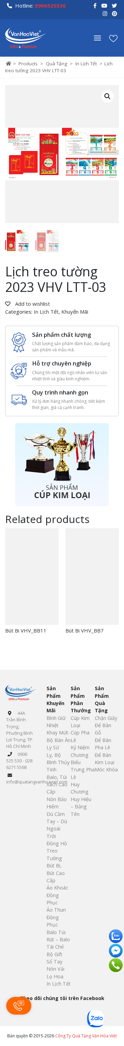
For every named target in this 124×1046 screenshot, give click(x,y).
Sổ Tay (54, 961)
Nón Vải (55, 969)
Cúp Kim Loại (80, 722)
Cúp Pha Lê (80, 736)
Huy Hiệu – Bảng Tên (81, 806)
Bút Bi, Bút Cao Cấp (55, 873)
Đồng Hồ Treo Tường (56, 851)
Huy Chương (80, 788)
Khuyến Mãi (74, 311)
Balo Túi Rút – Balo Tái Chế (58, 939)
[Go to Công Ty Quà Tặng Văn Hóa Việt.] (8, 63)
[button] (101, 38)
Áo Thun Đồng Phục (56, 917)
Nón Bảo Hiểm (56, 803)
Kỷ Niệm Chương (80, 751)
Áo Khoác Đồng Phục (57, 895)
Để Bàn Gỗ (103, 729)
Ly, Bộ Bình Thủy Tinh (58, 762)
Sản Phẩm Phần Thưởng (81, 699)
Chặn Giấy (106, 718)
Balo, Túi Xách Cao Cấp (57, 784)
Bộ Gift (54, 954)
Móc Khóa (106, 769)
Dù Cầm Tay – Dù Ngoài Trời (56, 825)
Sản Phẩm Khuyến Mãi (55, 699)
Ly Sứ (52, 747)
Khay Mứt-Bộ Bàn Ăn (58, 736)
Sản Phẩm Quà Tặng (102, 699)
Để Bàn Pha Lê (103, 744)
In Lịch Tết (46, 311)
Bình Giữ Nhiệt (55, 722)
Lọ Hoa (54, 976)
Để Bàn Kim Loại (104, 759)
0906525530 (50, 5)
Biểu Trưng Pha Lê (83, 769)
